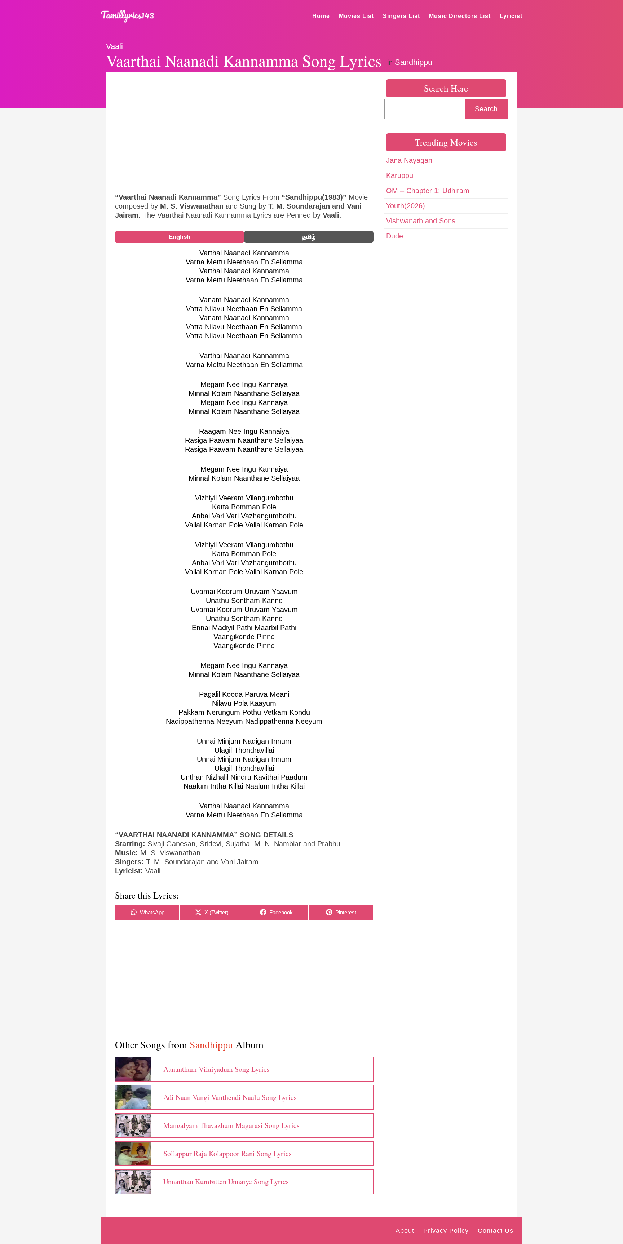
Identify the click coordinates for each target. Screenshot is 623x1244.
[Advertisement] (244, 131)
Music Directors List (460, 16)
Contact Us (495, 1230)
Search (486, 109)
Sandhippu (413, 62)
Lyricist (511, 16)
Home (321, 16)
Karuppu (399, 175)
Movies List (356, 16)
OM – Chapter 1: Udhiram (427, 191)
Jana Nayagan (409, 160)
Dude (394, 236)
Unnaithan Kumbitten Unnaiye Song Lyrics (226, 1181)
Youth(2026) (405, 206)
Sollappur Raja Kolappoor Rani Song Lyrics (227, 1153)
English (179, 236)
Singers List (401, 16)
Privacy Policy (446, 1230)
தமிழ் (308, 236)
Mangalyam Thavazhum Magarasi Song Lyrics (231, 1125)
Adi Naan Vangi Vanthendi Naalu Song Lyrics (230, 1097)
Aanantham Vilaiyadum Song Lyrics (216, 1069)
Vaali (114, 46)
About (405, 1230)
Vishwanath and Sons (420, 221)
